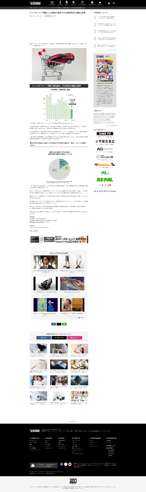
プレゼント (109, 442)
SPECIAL (110, 448)
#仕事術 (112, 116)
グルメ (73, 442)
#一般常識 (101, 114)
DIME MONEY (62, 440)
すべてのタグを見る (110, 125)
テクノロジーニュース (35, 449)
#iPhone (108, 119)
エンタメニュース (93, 446)
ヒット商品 (47, 444)
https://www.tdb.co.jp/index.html (39, 227)
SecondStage (111, 450)
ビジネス (36, 8)
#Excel (95, 114)
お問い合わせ (108, 463)
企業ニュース (111, 445)
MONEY (62, 438)
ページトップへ (73, 421)
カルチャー (92, 442)
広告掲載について (107, 465)
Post (59, 324)
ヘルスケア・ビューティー (78, 449)
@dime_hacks (76, 337)
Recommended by (74, 317)
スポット (92, 440)
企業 (46, 442)
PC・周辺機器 (33, 448)
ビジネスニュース (44, 8)
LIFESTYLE (77, 438)
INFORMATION (112, 438)
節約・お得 (61, 444)
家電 (31, 444)
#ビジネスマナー (104, 116)
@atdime (45, 337)
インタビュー (48, 446)
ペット (73, 451)
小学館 (78, 465)
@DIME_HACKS (60, 337)
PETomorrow (111, 453)
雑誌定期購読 (83, 465)
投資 (60, 442)
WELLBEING (111, 451)
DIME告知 (109, 440)
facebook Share (53, 324)
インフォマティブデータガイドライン (96, 463)
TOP (31, 8)
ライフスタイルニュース (77, 453)
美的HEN (110, 455)
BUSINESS (49, 438)
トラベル (74, 444)
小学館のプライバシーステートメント (95, 465)
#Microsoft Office (110, 114)
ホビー (91, 444)
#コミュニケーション (99, 119)
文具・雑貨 (74, 446)
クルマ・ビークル (76, 440)
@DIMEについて (77, 463)
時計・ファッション (76, 448)
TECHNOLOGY (35, 438)
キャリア (47, 440)
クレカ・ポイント (63, 446)
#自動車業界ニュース (50, 16)
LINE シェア (64, 324)
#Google (96, 116)
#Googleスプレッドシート (100, 122)
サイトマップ (84, 463)
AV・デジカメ (33, 440)
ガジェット (32, 446)
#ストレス (111, 122)
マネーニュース (62, 448)
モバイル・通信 (33, 442)
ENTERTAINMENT (96, 438)
